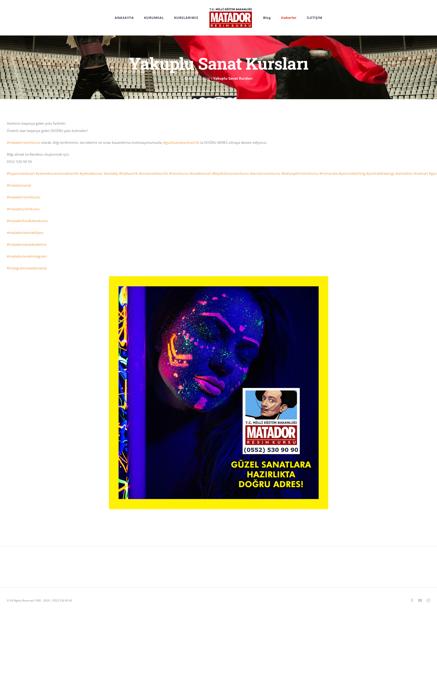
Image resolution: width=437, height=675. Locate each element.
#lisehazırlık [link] (128, 173)
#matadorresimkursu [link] (23, 142)
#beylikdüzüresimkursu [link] (230, 173)
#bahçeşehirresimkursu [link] (299, 173)
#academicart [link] (200, 173)
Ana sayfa (191, 78)
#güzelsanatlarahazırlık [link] (181, 142)
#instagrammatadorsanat (27, 268)
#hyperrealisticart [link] (21, 173)
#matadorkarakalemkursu (27, 220)
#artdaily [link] (111, 173)
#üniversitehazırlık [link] (153, 173)
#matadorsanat (19, 185)
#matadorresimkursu (23, 197)
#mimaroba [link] (328, 173)
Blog (206, 78)
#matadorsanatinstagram (27, 256)
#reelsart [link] (421, 173)
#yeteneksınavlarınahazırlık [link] (57, 173)
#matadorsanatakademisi (27, 244)
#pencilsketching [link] (352, 173)
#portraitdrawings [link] (380, 173)
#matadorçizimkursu (23, 209)
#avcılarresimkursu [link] (265, 173)
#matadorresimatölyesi (25, 232)
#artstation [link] (404, 173)
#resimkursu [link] (179, 173)
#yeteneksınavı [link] (91, 173)
